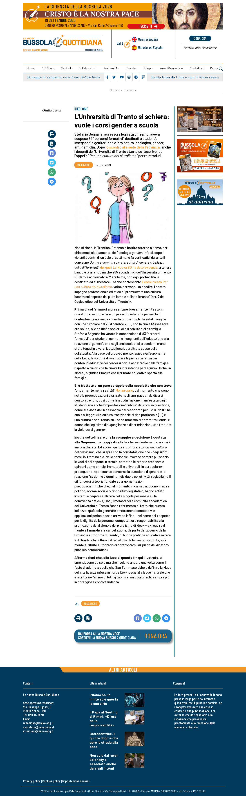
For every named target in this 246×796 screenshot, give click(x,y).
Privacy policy (31, 781)
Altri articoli (123, 669)
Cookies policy (51, 781)
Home (31, 68)
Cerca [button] (214, 68)
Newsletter (200, 48)
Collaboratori (87, 68)
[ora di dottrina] (200, 192)
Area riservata (170, 68)
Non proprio (124, 390)
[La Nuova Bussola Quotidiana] (63, 43)
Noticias (150, 47)
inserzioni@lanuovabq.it (38, 731)
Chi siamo (48, 68)
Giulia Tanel (51, 110)
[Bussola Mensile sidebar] (200, 155)
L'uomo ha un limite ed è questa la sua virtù (104, 699)
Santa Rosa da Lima (167, 77)
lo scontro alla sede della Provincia (133, 147)
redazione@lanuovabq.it (38, 723)
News (148, 39)
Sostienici (110, 68)
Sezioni (66, 68)
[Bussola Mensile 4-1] (200, 119)
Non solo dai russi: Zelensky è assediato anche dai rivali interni (104, 761)
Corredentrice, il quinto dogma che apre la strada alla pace (104, 740)
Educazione (130, 90)
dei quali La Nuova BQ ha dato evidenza (128, 267)
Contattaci (197, 68)
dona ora (200, 38)
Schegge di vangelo (43, 77)
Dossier (131, 68)
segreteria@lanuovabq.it (38, 727)
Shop (147, 68)
